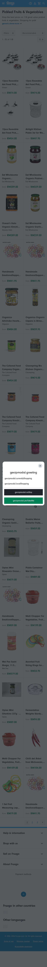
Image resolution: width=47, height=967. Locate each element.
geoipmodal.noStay (23, 492)
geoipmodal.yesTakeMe (23, 500)
